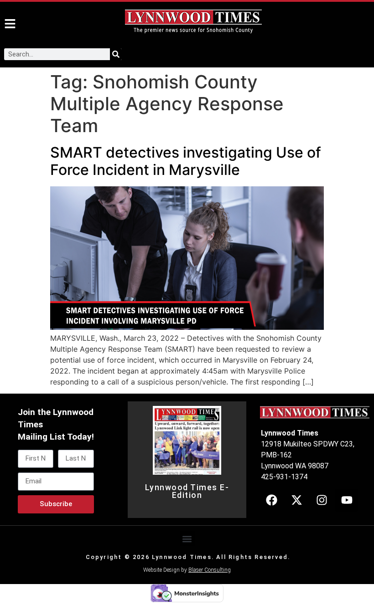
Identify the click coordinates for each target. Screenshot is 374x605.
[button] (187, 538)
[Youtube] (346, 500)
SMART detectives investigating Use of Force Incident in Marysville (185, 161)
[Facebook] (271, 500)
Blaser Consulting (209, 570)
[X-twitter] (296, 500)
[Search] (116, 54)
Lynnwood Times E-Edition (187, 491)
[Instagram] (321, 500)
